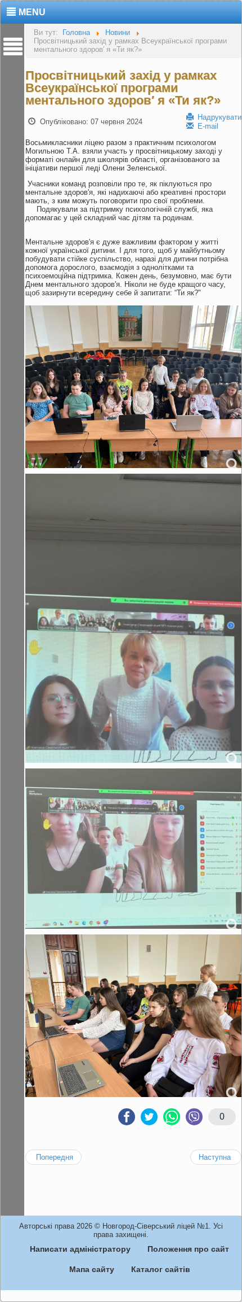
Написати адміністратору (80, 1248)
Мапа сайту (91, 1269)
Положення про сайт (188, 1248)
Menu (32, 12)
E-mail (206, 126)
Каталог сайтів (160, 1269)
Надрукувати (218, 117)
